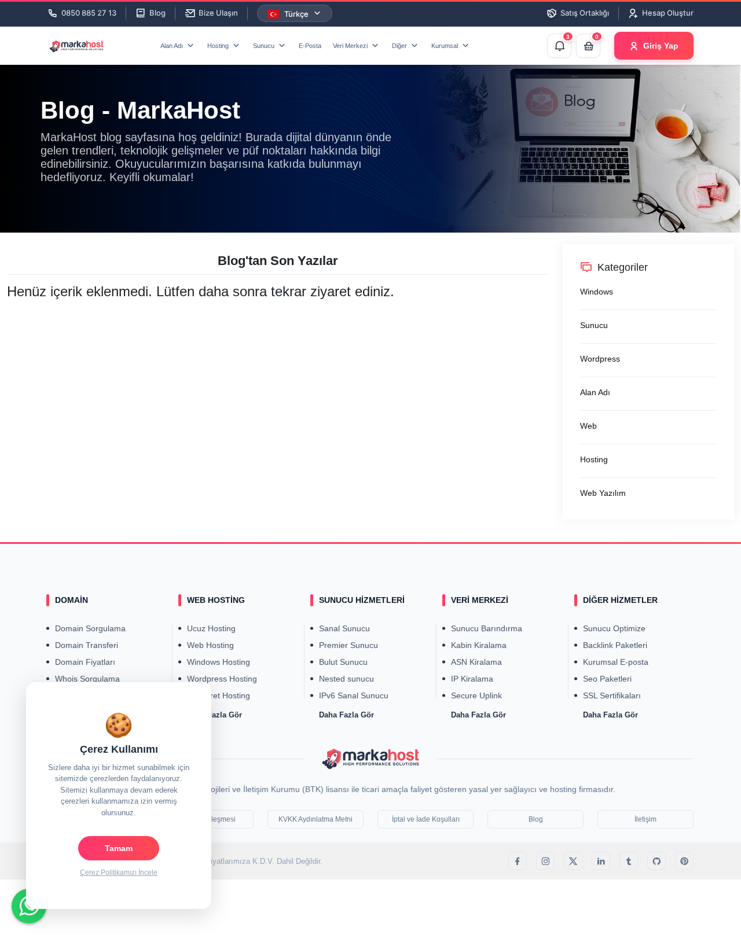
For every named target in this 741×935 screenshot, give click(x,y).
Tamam (119, 848)
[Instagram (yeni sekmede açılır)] (545, 861)
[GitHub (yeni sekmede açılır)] (656, 861)
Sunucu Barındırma (486, 628)
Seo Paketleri (607, 678)
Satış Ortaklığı (584, 12)
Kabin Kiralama (479, 645)
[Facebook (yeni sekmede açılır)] (517, 861)
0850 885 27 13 (88, 12)
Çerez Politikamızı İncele (118, 872)
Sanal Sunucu (344, 628)
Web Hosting (210, 645)
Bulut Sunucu (343, 662)
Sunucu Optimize (614, 628)
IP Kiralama (472, 678)
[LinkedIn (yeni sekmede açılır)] (601, 861)
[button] (178, 46)
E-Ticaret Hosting (218, 695)
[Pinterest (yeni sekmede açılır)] (684, 861)
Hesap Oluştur (668, 12)
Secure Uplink (476, 695)
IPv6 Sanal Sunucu (353, 695)
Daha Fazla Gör (346, 715)
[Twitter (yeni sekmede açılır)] (573, 861)
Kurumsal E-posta (615, 662)
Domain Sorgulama (90, 628)
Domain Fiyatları (85, 662)
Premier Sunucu (348, 645)
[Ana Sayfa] (370, 758)
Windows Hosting (218, 662)
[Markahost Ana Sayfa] (83, 46)
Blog (157, 12)
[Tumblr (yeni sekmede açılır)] (628, 861)
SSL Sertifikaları (612, 695)
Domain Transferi (86, 645)
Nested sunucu (346, 678)
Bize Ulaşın (218, 12)
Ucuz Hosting (211, 628)
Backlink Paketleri (615, 645)
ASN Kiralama (476, 662)
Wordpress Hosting (222, 678)
